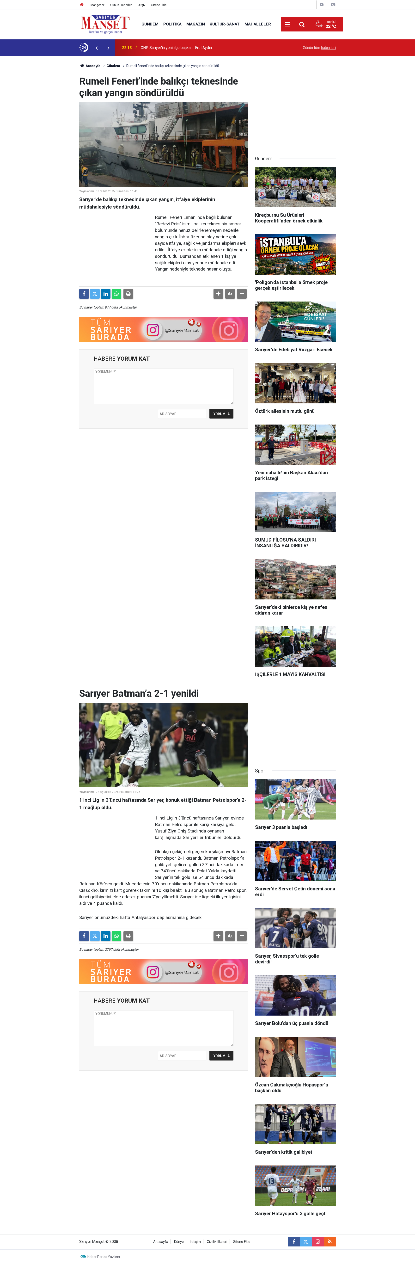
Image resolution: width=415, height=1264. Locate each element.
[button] (218, 294)
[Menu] (287, 24)
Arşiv (141, 5)
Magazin (195, 24)
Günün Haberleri (121, 5)
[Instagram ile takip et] (318, 1241)
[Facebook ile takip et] (294, 1241)
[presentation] (97, 48)
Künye (179, 1242)
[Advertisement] (40, 128)
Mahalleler (257, 24)
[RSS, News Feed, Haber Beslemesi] (330, 1241)
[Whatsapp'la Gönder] (116, 294)
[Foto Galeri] (333, 4)
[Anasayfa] (82, 5)
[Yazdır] (128, 294)
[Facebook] (84, 294)
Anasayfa (92, 66)
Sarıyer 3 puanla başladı (160, 47)
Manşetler (97, 5)
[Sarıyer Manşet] (105, 24)
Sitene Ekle (158, 5)
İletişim (195, 1242)
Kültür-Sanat (225, 24)
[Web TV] (321, 4)
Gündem (150, 24)
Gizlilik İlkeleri (217, 1242)
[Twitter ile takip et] (306, 1241)
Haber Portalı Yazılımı (103, 1257)
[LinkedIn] (105, 294)
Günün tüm (319, 47)
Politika (172, 24)
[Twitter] (95, 294)
